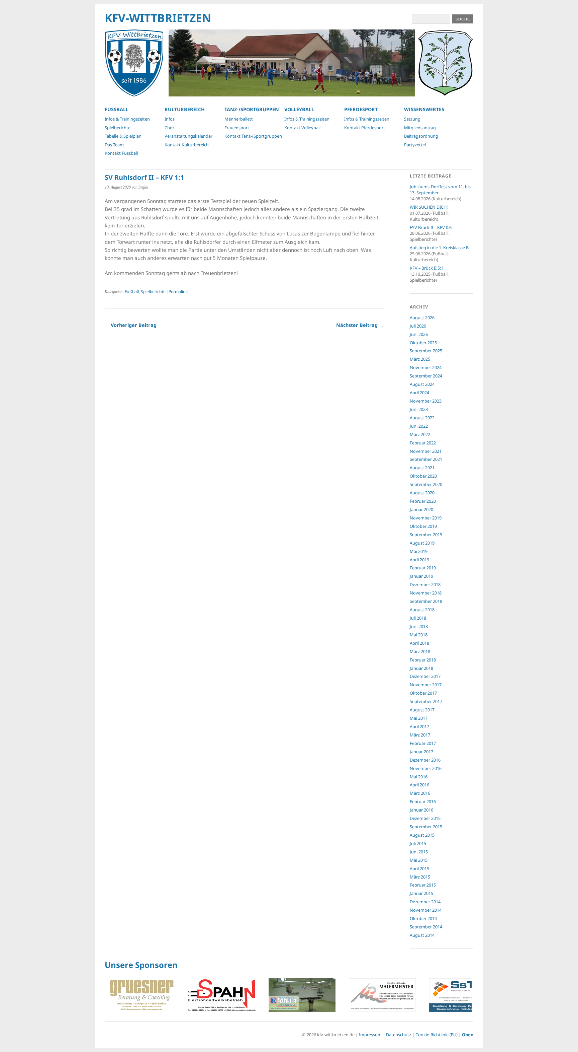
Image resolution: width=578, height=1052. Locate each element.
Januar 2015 (421, 893)
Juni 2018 (419, 626)
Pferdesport (361, 109)
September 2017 (426, 701)
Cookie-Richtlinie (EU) (436, 1035)
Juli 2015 (418, 843)
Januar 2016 (421, 810)
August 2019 (422, 543)
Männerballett (238, 119)
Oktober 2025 (423, 343)
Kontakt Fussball (121, 153)
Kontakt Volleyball (302, 128)
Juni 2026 (419, 334)
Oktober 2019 (423, 526)
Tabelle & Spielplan (123, 136)
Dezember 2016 (425, 760)
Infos (170, 119)
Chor (169, 128)
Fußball (132, 291)
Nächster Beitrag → (360, 325)
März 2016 (420, 793)
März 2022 (420, 434)
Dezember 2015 (425, 818)
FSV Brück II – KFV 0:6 (431, 227)
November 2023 (426, 401)
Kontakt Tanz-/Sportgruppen (253, 136)
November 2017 (426, 685)
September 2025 (426, 351)
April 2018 (419, 643)
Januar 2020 (421, 509)
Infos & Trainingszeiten (127, 119)
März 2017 (420, 735)
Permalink (178, 291)
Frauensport (236, 128)
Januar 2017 (421, 752)
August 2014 (422, 935)
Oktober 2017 (423, 693)
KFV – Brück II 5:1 (426, 268)
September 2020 (426, 484)
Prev (113, 996)
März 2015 (420, 877)
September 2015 (426, 827)
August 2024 (422, 384)
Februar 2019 (423, 568)
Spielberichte (117, 128)
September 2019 (426, 535)
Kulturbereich (185, 109)
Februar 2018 (423, 660)
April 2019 (419, 560)
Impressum (370, 1035)
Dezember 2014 (425, 902)
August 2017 (422, 710)
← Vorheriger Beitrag (131, 325)
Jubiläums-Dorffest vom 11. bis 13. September (440, 190)
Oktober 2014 (423, 918)
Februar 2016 (423, 801)
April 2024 (419, 393)
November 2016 (426, 768)
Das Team (114, 145)
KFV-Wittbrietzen (158, 17)
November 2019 (426, 518)
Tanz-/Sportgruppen (251, 109)
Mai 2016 (418, 777)
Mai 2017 (418, 718)
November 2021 (426, 451)
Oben (467, 1035)
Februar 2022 (423, 443)
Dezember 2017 (425, 676)
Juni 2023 (419, 409)
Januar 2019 (421, 576)
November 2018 (426, 593)
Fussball (116, 109)
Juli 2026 (418, 326)
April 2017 (419, 726)
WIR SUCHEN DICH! (429, 207)
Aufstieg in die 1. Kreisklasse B (439, 247)
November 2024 (426, 367)
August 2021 (422, 468)
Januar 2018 (421, 668)
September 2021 (426, 459)
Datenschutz (398, 1035)
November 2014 (426, 910)
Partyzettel (415, 145)
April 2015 (419, 868)
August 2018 (422, 610)
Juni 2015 (419, 852)
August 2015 (422, 835)
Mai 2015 (418, 860)
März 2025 (420, 359)
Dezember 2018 (425, 584)
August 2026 (422, 317)
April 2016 (419, 785)
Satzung (412, 119)
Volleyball (299, 109)
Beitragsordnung (421, 136)
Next (464, 996)
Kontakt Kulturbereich (187, 145)
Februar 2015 (423, 885)
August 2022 (422, 418)
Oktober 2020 (423, 476)
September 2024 (426, 376)
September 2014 (426, 927)
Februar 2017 (423, 743)
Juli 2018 (418, 618)
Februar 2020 (423, 501)
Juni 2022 (419, 426)
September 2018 (426, 601)
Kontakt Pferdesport (364, 128)
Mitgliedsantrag (420, 128)
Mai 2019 (418, 551)
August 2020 (422, 493)
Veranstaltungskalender (188, 136)
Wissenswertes (424, 109)
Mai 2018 (418, 635)
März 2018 (420, 651)
